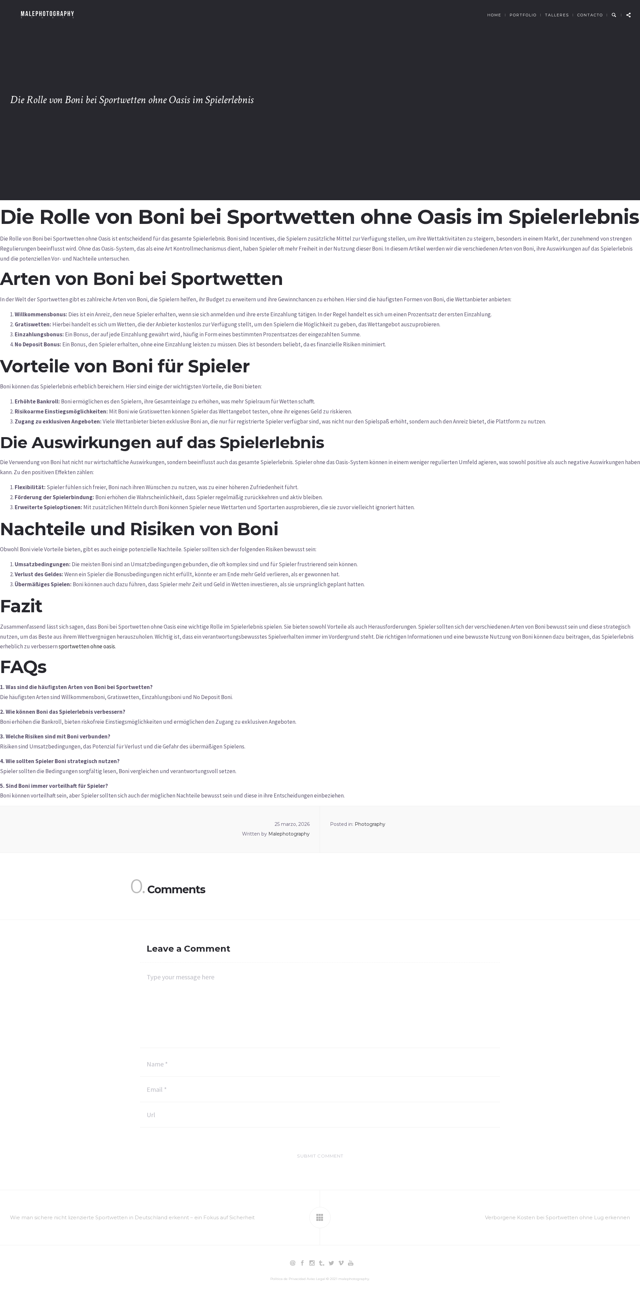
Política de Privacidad (288, 1279)
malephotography (353, 1279)
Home (494, 15)
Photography (370, 824)
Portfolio (523, 15)
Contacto (590, 15)
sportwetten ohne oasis (87, 646)
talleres (557, 15)
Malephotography (289, 834)
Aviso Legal (316, 1279)
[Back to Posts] (320, 1217)
